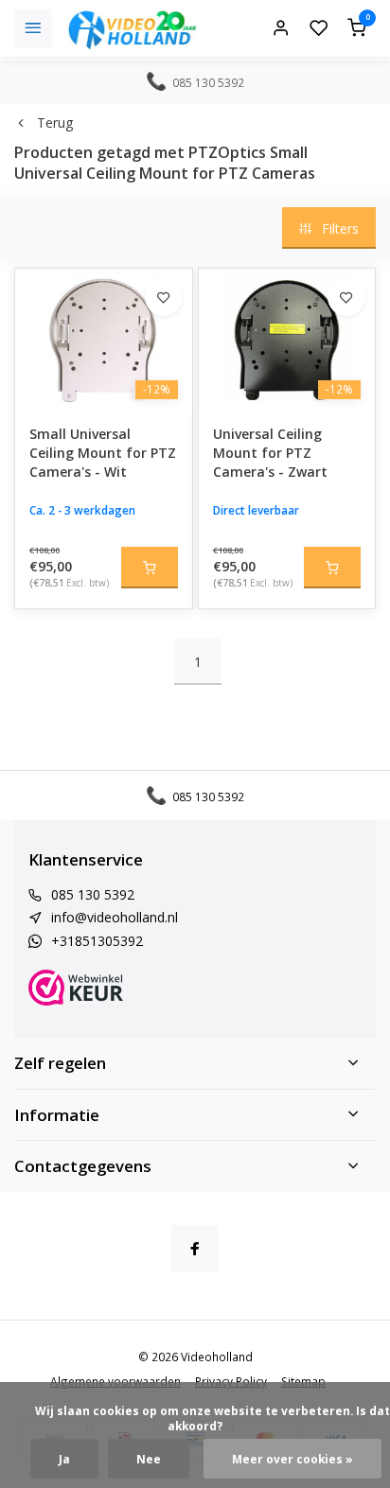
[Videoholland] (132, 28)
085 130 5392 (92, 894)
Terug (55, 122)
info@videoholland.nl (114, 917)
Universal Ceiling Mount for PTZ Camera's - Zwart (270, 452)
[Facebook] (195, 1248)
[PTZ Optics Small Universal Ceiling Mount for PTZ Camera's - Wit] (103, 340)
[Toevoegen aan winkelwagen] (149, 567)
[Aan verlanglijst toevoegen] (164, 297)
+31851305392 (97, 941)
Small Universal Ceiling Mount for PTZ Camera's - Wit (102, 452)
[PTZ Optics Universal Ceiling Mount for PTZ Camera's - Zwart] (287, 340)
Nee (148, 1458)
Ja (64, 1458)
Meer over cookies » (292, 1458)
